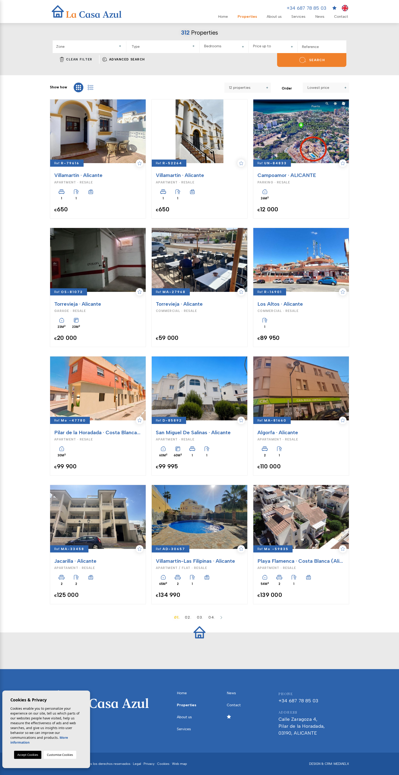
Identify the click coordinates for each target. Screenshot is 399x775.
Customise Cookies (60, 755)
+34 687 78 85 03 (306, 8)
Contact (341, 16)
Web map (179, 764)
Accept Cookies (27, 755)
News (319, 16)
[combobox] (89, 46)
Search (317, 60)
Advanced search (127, 59)
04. (212, 617)
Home (223, 16)
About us (274, 16)
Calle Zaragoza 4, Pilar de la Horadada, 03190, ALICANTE (301, 723)
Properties (247, 16)
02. (188, 617)
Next (139, 131)
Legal (137, 764)
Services (298, 16)
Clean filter (79, 59)
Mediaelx (341, 764)
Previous (54, 131)
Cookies (163, 764)
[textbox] (90, 47)
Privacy (149, 764)
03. (200, 617)
